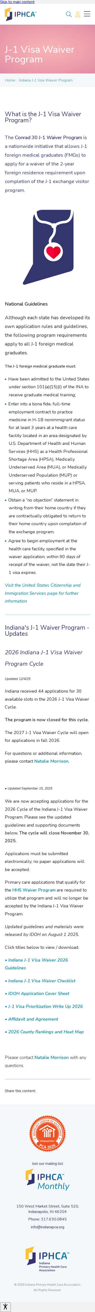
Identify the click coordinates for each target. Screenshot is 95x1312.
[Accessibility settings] (5, 1307)
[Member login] (77, 14)
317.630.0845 (54, 1219)
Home (10, 80)
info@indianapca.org (47, 1227)
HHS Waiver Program (34, 890)
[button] (69, 14)
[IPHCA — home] (21, 14)
